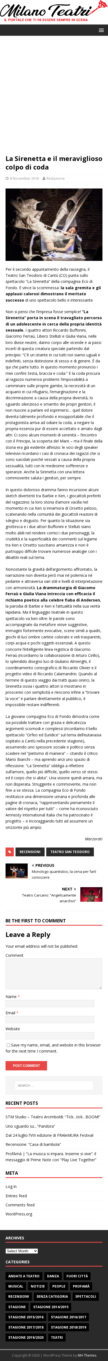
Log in (11, 1186)
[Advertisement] (54, 97)
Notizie (38, 1286)
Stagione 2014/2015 (50, 1307)
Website (13, 1028)
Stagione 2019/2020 (25, 1337)
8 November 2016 (24, 178)
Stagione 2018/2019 (68, 1327)
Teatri (57, 1337)
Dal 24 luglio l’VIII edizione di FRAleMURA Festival (49, 1135)
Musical (15, 1286)
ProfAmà (81, 1286)
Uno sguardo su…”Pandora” (30, 1126)
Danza (53, 1276)
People (58, 1286)
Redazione (56, 178)
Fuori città (77, 1276)
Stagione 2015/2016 (25, 1317)
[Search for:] (54, 1085)
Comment (15, 955)
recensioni (30, 851)
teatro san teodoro (70, 851)
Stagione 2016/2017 (68, 1317)
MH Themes (87, 1355)
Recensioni (18, 1296)
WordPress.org (19, 1214)
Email (11, 1012)
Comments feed (20, 1204)
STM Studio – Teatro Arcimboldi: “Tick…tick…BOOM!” (53, 1116)
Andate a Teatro (24, 1276)
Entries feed (16, 1195)
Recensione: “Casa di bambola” (33, 1144)
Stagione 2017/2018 (25, 1327)
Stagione (17, 1307)
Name (12, 996)
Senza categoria (52, 1296)
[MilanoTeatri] (54, 21)
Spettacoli (85, 1296)
